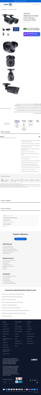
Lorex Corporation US (12, 391)
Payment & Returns (6, 331)
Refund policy (25, 391)
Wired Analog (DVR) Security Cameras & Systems (10, 250)
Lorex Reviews (29, 338)
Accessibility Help (6, 347)
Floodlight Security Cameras (7, 264)
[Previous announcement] (2, 1)
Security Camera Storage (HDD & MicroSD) (9, 276)
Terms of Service (5, 324)
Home (2, 9)
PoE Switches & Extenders (7, 280)
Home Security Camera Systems (8, 246)
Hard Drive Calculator (18, 343)
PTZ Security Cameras (6, 253)
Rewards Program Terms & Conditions (7, 339)
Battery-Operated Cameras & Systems (9, 266)
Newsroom (29, 331)
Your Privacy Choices (6, 353)
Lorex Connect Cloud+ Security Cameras (9, 260)
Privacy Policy (5, 326)
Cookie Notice (5, 342)
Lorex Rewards (29, 329)
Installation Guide (18, 341)
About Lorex (29, 326)
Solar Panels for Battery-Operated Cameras (9, 283)
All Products (5, 9)
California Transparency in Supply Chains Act (7, 350)
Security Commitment (30, 336)
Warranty (4, 336)
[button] (2, 4)
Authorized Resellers (30, 343)
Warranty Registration (18, 326)
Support (16, 324)
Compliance (17, 336)
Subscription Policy (6, 329)
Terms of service (35, 391)
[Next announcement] (39, 1)
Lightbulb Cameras (6, 263)
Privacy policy (30, 391)
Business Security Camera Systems (8, 247)
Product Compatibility (18, 331)
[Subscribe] (13, 382)
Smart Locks (5, 269)
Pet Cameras (5, 267)
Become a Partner (30, 341)
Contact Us (29, 324)
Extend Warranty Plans (18, 329)
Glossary (16, 338)
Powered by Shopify (19, 391)
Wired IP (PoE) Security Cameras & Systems (9, 249)
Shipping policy (36, 392)
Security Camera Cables (6, 277)
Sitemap (16, 346)
